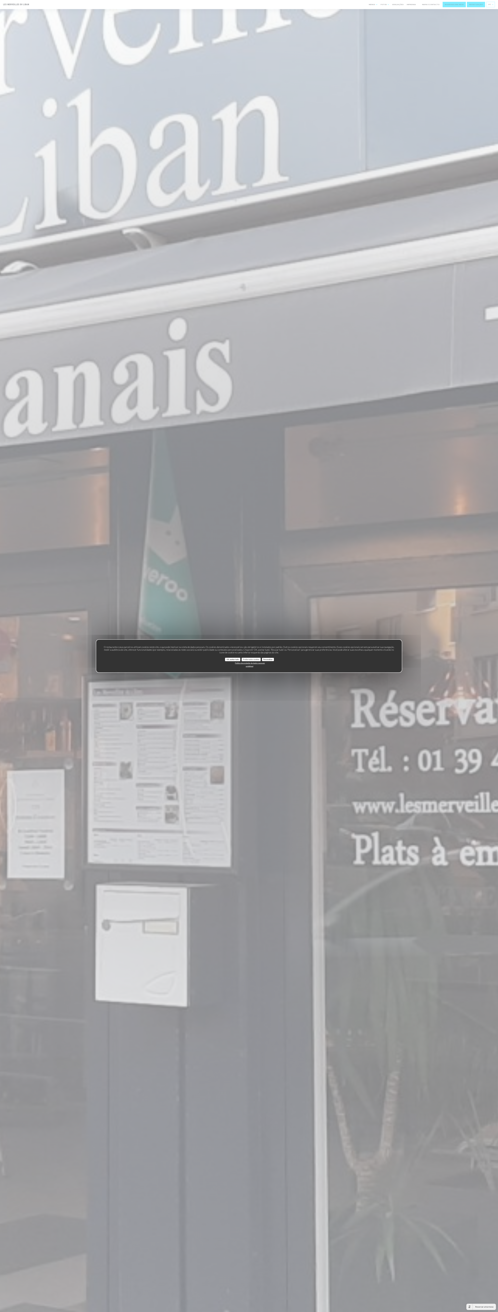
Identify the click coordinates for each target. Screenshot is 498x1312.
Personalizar (268, 659)
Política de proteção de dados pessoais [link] (250, 663)
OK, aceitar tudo (232, 659)
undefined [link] (249, 666)
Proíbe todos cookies (251, 659)
